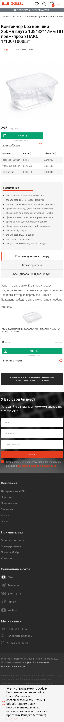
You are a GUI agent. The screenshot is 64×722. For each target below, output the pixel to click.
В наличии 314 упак (11, 145)
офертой (29, 662)
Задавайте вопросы (19, 635)
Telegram (13, 585)
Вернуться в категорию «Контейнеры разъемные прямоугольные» (32, 379)
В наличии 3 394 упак (12, 360)
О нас (4, 521)
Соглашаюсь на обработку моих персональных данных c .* (33, 463)
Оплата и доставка (12, 540)
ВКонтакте (14, 593)
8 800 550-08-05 (17, 629)
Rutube (12, 602)
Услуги (5, 515)
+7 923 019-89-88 (17, 642)
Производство (10, 503)
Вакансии (7, 509)
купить (22, 135)
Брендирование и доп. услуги (32, 274)
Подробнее (15, 719)
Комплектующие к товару (32, 256)
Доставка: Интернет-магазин (33, 10)
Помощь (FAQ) (10, 552)
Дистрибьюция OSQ (13, 491)
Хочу (32, 454)
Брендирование (11, 546)
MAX (11, 577)
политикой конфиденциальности (36, 465)
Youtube (12, 610)
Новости (6, 497)
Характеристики (32, 265)
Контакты (7, 558)
